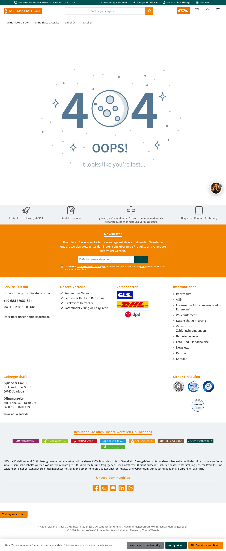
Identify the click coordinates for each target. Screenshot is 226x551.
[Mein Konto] (207, 10)
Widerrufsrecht (186, 315)
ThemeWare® (150, 530)
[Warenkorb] (218, 10)
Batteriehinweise (187, 336)
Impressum (183, 294)
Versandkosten (103, 526)
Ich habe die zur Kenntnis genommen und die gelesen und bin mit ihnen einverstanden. (114, 268)
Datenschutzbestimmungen (91, 266)
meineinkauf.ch (153, 218)
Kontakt (181, 359)
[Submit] (141, 259)
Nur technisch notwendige (145, 545)
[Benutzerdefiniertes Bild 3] (208, 386)
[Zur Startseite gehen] (23, 11)
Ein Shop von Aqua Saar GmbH (114, 2)
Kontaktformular (71, 218)
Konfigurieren (176, 545)
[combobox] (105, 11)
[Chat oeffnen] (216, 188)
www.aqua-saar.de (16, 414)
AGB (142, 266)
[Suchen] (149, 11)
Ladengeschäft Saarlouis (146, 2)
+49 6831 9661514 (18, 300)
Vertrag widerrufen (13, 514)
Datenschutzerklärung (191, 321)
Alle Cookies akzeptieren (205, 545)
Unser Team (204, 2)
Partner (181, 353)
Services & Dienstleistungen (178, 2)
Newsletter (183, 347)
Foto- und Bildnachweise (192, 342)
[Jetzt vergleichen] (196, 10)
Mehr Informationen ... (105, 545)
